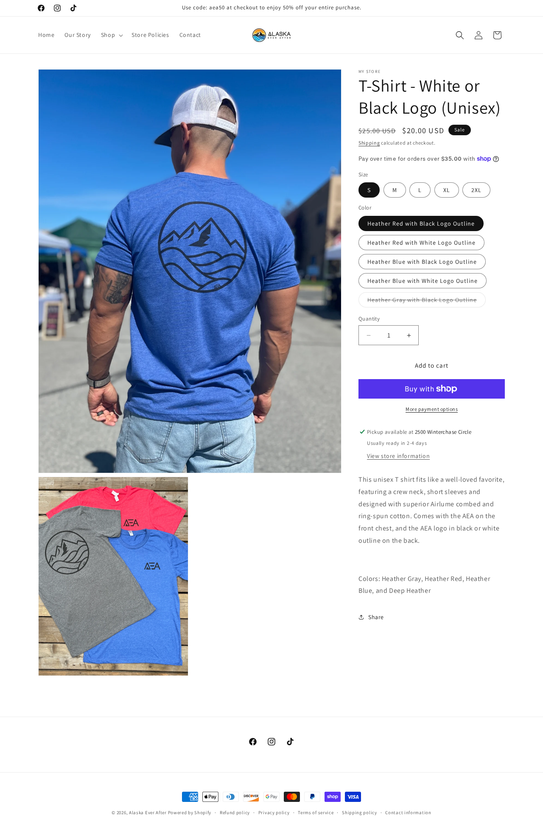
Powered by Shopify (190, 812)
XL (446, 190)
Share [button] (376, 617)
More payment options (432, 409)
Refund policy (235, 812)
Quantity (369, 318)
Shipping (369, 143)
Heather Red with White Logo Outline (421, 242)
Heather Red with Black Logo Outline (421, 223)
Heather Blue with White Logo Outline (422, 281)
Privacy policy (274, 812)
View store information (398, 456)
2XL (476, 190)
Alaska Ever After (148, 812)
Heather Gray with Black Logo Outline (426, 301)
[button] (111, 35)
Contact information (408, 812)
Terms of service (315, 812)
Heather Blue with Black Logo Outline (422, 261)
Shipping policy (359, 812)
